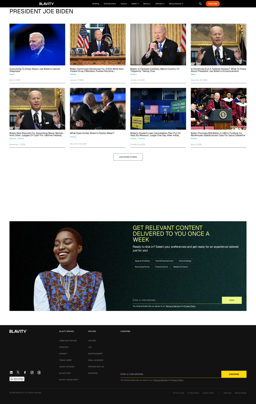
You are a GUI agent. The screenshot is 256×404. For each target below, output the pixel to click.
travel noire (65, 360)
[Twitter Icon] (18, 372)
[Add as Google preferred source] (16, 379)
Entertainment (95, 354)
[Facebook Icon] (25, 372)
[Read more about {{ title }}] (37, 44)
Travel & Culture (161, 267)
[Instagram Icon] (32, 372)
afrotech (64, 347)
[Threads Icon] (39, 372)
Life (90, 347)
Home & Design (185, 261)
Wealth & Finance (180, 267)
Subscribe (212, 4)
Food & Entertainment (164, 261)
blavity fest (65, 373)
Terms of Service (173, 306)
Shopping (92, 373)
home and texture (68, 340)
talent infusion (66, 367)
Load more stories (128, 157)
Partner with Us (96, 367)
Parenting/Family (142, 267)
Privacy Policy (190, 306)
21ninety (63, 354)
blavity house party (69, 380)
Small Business (95, 360)
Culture (92, 340)
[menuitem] (135, 3)
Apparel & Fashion (142, 261)
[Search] (200, 4)
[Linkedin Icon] (11, 372)
